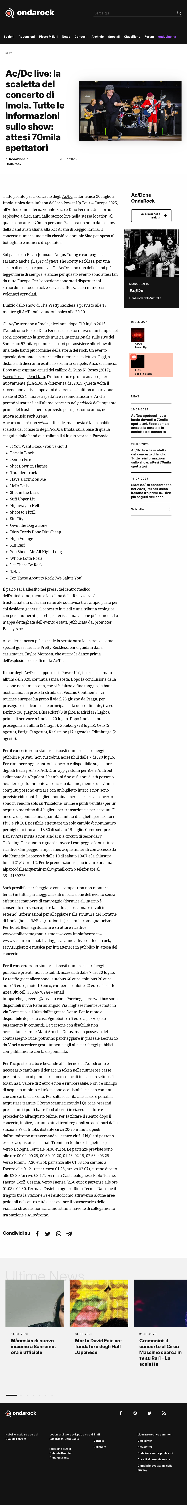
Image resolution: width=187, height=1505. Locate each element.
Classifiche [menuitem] (132, 36)
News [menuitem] (66, 36)
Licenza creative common (154, 1434)
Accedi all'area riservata (154, 1459)
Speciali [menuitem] (114, 36)
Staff (97, 1434)
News (8, 53)
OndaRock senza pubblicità (155, 1453)
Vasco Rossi (13, 376)
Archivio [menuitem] (97, 36)
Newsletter (145, 1446)
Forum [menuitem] (149, 36)
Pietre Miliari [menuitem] (48, 36)
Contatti (99, 1440)
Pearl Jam (36, 376)
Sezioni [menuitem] (9, 36)
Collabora (100, 1446)
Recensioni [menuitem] (27, 36)
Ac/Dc (67, 196)
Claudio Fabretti (15, 1438)
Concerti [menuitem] (81, 36)
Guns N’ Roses (85, 370)
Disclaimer (145, 1440)
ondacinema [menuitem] (167, 36)
